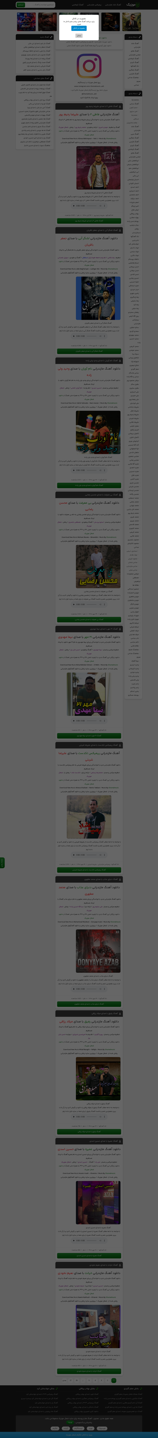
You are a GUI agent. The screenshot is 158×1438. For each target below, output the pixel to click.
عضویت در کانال (79, 28)
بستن (79, 35)
